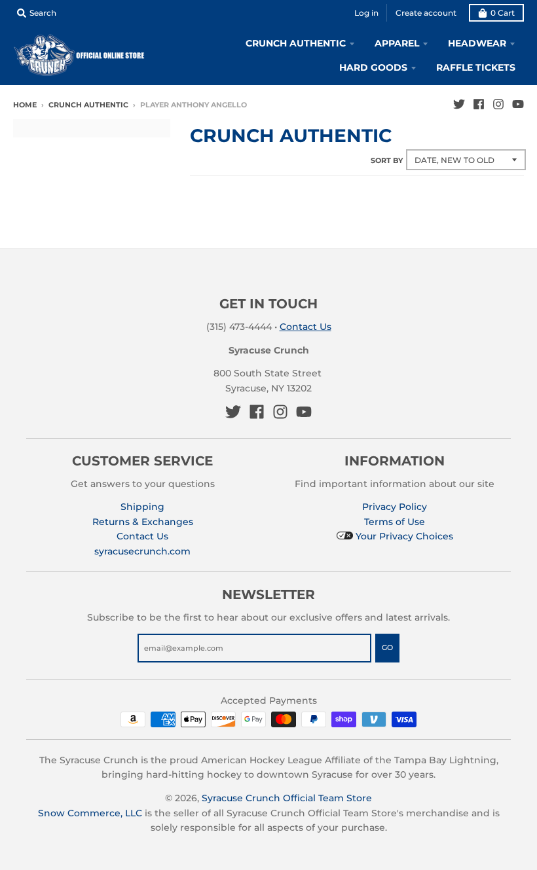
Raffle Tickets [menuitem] (475, 67)
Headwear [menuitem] (477, 43)
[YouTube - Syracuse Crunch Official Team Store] (518, 104)
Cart (503, 13)
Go (387, 647)
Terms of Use (394, 522)
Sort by (387, 160)
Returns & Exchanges (142, 522)
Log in (366, 13)
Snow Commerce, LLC (90, 813)
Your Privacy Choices (403, 536)
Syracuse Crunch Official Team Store (287, 798)
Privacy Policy (394, 507)
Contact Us (305, 327)
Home (25, 104)
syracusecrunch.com (142, 551)
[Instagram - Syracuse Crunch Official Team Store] (498, 104)
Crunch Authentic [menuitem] (296, 43)
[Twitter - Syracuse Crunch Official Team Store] (459, 104)
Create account (426, 13)
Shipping (142, 507)
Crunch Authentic (88, 104)
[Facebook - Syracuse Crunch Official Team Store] (479, 104)
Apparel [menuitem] (397, 43)
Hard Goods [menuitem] (373, 67)
